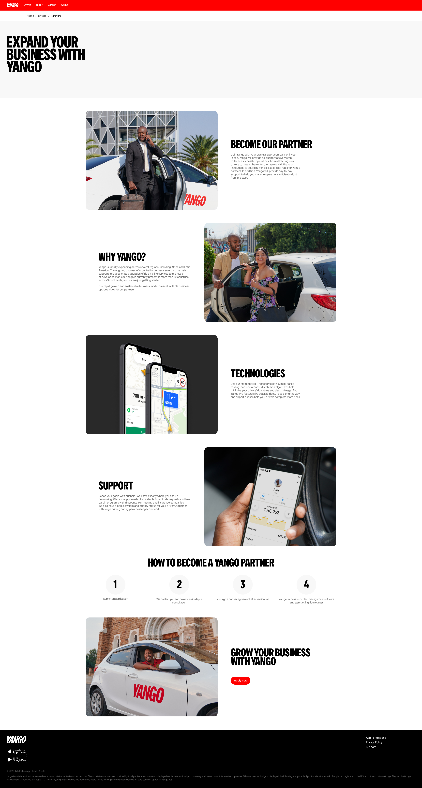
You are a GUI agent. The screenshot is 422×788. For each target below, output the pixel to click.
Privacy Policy (374, 742)
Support (371, 747)
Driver (27, 4)
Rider (39, 4)
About (64, 4)
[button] (240, 681)
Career (52, 4)
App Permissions (376, 737)
